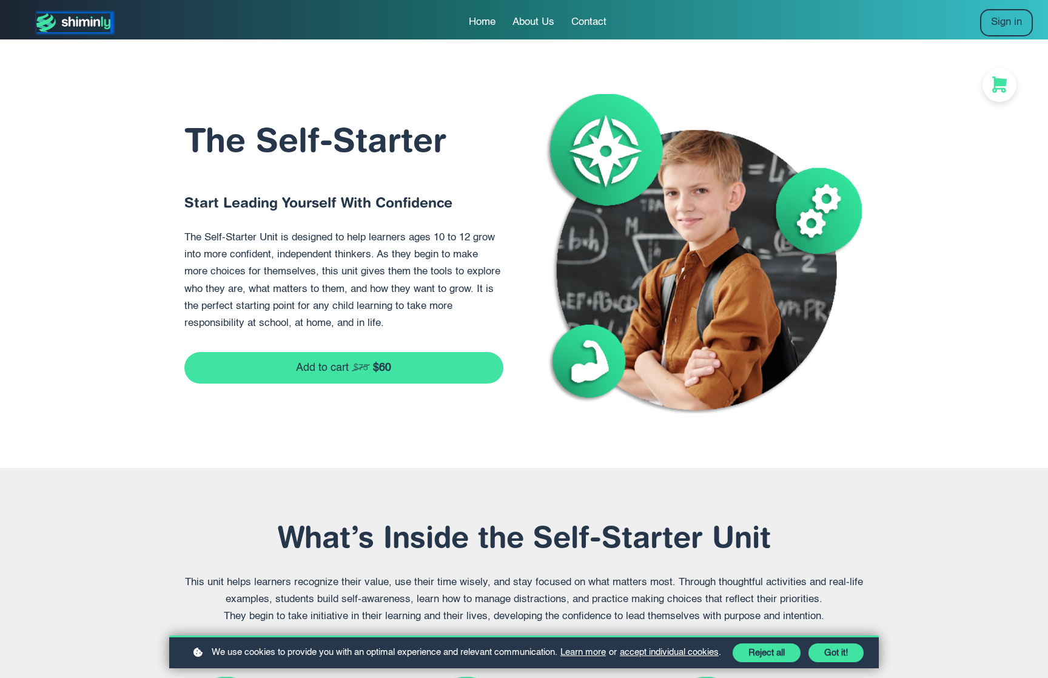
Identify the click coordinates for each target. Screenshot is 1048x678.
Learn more (583, 652)
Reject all (766, 652)
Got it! (836, 652)
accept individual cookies (669, 652)
